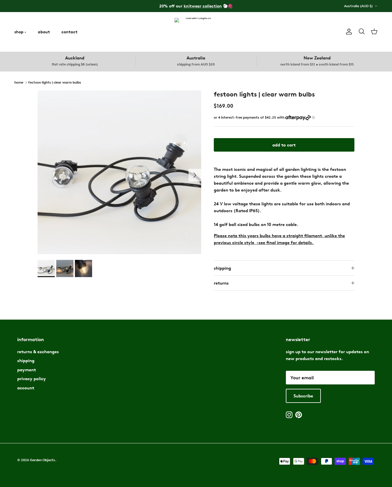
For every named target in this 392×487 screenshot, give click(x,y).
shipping (222, 268)
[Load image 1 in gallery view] (119, 172)
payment (26, 369)
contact (69, 31)
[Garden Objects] (196, 32)
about (44, 31)
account (25, 388)
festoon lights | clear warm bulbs (54, 82)
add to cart (284, 145)
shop (19, 31)
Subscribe (303, 396)
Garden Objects (42, 460)
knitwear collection (203, 5)
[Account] (347, 31)
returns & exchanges (38, 351)
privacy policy (31, 378)
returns (221, 283)
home (18, 82)
